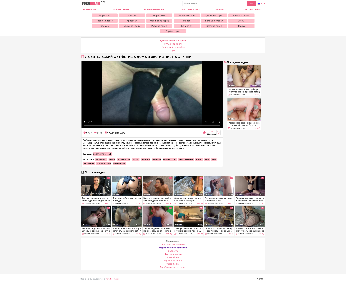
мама (207, 159)
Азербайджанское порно (173, 267)
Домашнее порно (214, 15)
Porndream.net (112, 279)
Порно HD (132, 15)
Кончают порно (241, 15)
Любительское (186, 15)
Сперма (104, 26)
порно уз (173, 251)
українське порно (173, 260)
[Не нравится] (218, 132)
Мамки (112, 159)
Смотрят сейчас (253, 9)
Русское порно (159, 26)
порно (173, 50)
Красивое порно (104, 163)
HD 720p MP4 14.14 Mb (102, 154)
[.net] (91, 3)
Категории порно (190, 9)
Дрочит (135, 159)
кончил (199, 159)
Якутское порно (173, 254)
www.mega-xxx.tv (173, 43)
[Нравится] (204, 132)
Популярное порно (154, 9)
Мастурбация (101, 159)
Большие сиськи (214, 20)
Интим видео (89, 163)
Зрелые (241, 26)
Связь (260, 278)
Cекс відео (173, 257)
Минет (186, 20)
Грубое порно (173, 31)
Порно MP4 (159, 15)
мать (214, 159)
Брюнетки (186, 26)
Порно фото (221, 9)
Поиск (252, 3)
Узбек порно (173, 263)
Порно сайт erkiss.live (173, 47)
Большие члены (132, 26)
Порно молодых (104, 20)
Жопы (241, 20)
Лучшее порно (121, 9)
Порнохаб (104, 15)
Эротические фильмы (173, 244)
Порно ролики (119, 163)
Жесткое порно (214, 26)
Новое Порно (90, 9)
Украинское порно (159, 20)
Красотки (132, 20)
